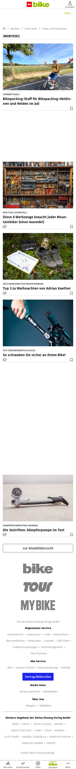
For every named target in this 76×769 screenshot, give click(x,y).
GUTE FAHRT (12, 736)
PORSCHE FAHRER (32, 743)
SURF (38, 730)
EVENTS (50, 743)
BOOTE (59, 724)
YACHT (26, 724)
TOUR (48, 730)
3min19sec (31, 28)
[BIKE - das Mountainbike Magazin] (41, 4)
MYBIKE (59, 730)
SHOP (15, 724)
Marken (15, 28)
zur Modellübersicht (38, 548)
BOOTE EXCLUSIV (21, 730)
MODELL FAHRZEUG (34, 736)
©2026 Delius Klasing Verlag (37, 752)
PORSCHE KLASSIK (60, 736)
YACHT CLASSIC (42, 724)
